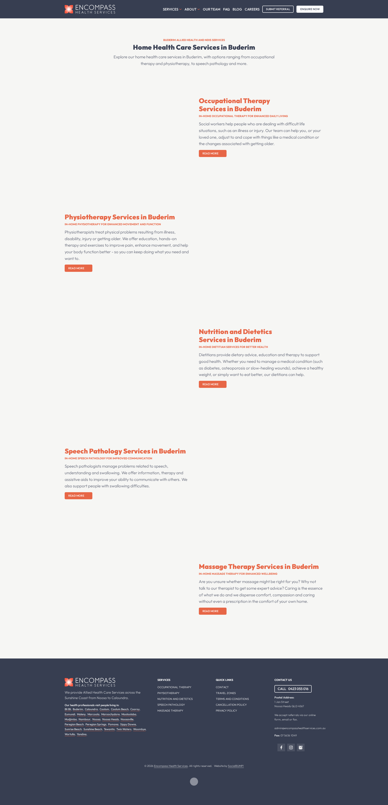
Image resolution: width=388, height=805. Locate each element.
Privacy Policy (226, 710)
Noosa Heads (110, 719)
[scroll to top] (194, 782)
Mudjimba (71, 719)
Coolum (104, 709)
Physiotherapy (168, 693)
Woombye (139, 729)
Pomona (113, 724)
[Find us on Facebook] (281, 747)
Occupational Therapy (174, 687)
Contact (222, 687)
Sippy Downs (128, 724)
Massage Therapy (170, 710)
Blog (237, 9)
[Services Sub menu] (180, 9)
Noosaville (127, 719)
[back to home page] (90, 682)
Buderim (78, 709)
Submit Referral (278, 9)
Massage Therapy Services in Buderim (259, 566)
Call (293, 689)
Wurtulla (70, 734)
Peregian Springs (95, 724)
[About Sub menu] (198, 9)
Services (170, 9)
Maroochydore (110, 714)
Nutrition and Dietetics (175, 699)
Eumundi (70, 714)
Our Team (211, 9)
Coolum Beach (120, 709)
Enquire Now (310, 9)
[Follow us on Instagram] (291, 747)
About (190, 9)
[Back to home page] (90, 9)
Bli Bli (68, 709)
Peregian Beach (74, 724)
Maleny (81, 714)
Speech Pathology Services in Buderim (125, 451)
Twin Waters (123, 729)
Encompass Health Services (171, 766)
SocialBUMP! (236, 766)
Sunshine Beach (92, 729)
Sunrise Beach (73, 729)
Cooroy (135, 709)
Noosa (96, 719)
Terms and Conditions (232, 699)
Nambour (85, 719)
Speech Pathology (171, 705)
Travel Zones (226, 693)
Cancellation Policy (231, 705)
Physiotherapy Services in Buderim (120, 217)
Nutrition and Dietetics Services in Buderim (235, 335)
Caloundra (91, 709)
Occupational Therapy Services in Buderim (234, 104)
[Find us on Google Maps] (301, 747)
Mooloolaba (128, 714)
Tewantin (109, 729)
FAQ (226, 9)
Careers (252, 9)
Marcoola (93, 714)
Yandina (81, 734)
